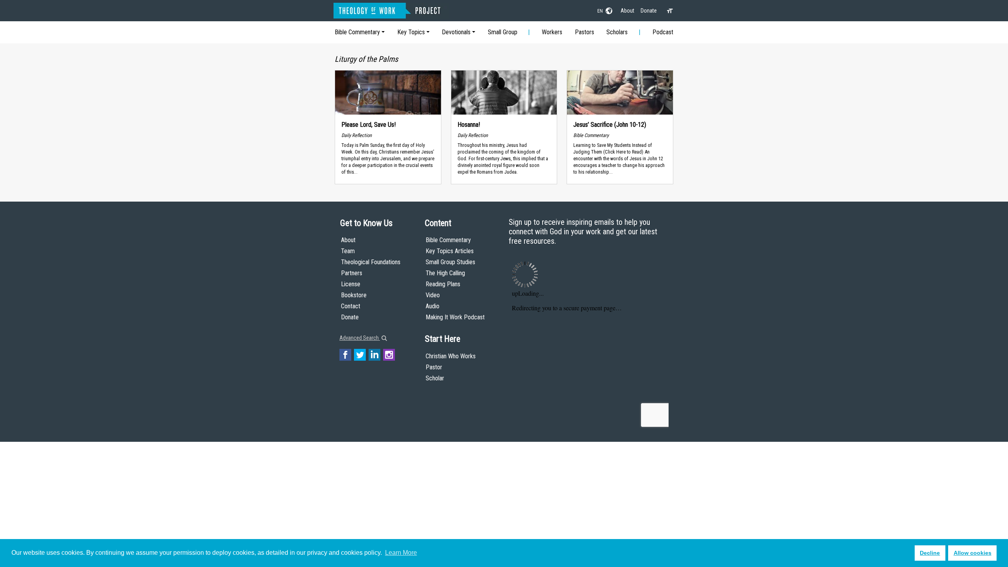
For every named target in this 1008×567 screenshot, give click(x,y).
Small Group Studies (450, 262)
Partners (351, 273)
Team (348, 251)
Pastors (584, 32)
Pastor (434, 367)
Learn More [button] (401, 552)
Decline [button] (930, 553)
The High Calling (445, 273)
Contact (350, 306)
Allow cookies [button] (972, 553)
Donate (649, 10)
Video (433, 295)
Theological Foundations (370, 262)
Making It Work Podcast (455, 317)
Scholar (435, 378)
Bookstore (354, 295)
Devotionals (456, 32)
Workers (552, 32)
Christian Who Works (451, 356)
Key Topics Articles (450, 251)
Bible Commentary (357, 32)
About (627, 10)
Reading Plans (443, 284)
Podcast (662, 32)
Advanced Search (359, 338)
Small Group (502, 32)
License (350, 284)
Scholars (617, 32)
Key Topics (411, 32)
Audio (432, 306)
